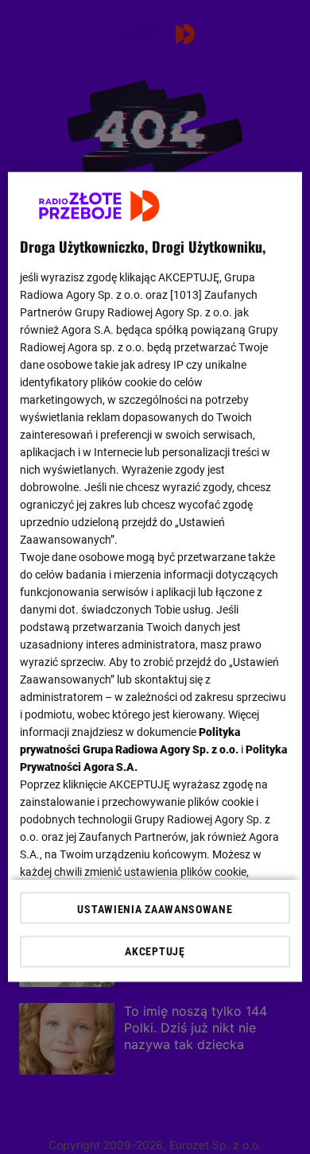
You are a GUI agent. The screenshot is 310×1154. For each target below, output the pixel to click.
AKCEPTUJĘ (154, 952)
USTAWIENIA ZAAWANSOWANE (154, 910)
